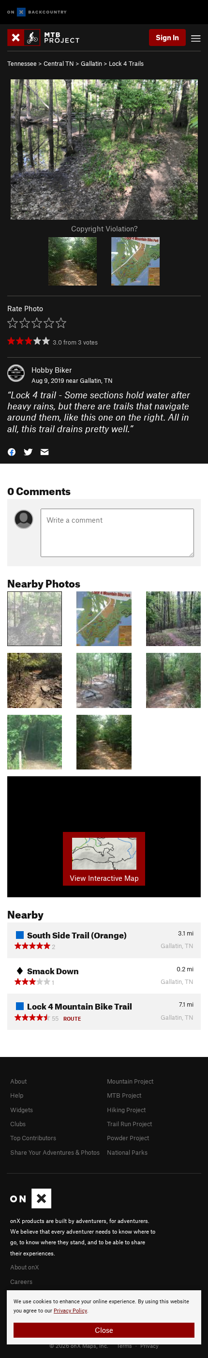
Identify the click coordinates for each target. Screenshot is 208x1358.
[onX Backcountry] (37, 12)
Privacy (149, 1345)
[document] (104, 1317)
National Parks (127, 1152)
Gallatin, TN (96, 380)
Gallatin (91, 63)
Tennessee (22, 63)
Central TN (59, 63)
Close (104, 1330)
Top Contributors (33, 1138)
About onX (24, 1267)
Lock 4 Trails (126, 63)
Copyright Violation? (104, 228)
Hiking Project (126, 1110)
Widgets (21, 1110)
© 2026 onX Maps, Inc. (78, 1345)
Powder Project (128, 1138)
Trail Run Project (129, 1124)
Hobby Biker (51, 369)
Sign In (167, 37)
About (18, 1081)
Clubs (18, 1124)
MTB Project (124, 1095)
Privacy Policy (70, 1311)
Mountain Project (130, 1081)
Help (16, 1095)
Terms (124, 1345)
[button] (11, 451)
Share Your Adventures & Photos (55, 1152)
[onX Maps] (30, 1206)
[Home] (48, 37)
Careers (21, 1281)
